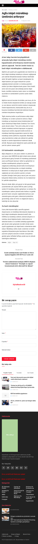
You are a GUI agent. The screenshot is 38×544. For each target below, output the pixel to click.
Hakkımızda (5, 534)
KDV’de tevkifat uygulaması (19, 393)
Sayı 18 (15, 242)
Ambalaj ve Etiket (12, 10)
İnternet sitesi (6, 350)
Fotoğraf (4, 499)
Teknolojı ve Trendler (30, 491)
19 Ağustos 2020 (25, 20)
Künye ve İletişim (15, 534)
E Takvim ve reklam (7, 536)
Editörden (5, 497)
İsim (4, 333)
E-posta (5, 341)
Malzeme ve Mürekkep (17, 496)
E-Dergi (17, 536)
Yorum (4, 310)
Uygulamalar (30, 501)
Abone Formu (26, 534)
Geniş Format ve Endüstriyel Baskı (19, 492)
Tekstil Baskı (30, 494)
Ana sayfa (4, 10)
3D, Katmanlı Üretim (6, 487)
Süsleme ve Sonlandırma (30, 487)
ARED (3, 494)
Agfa (9, 242)
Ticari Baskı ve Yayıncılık (30, 497)
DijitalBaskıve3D (13, 20)
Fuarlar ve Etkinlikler (17, 487)
